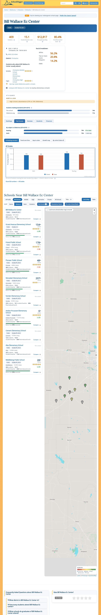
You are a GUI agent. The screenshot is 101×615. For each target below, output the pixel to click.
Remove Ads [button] (94, 3)
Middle (26, 199)
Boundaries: (56, 204)
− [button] (94, 213)
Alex (7, 350)
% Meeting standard (11, 140)
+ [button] (94, 210)
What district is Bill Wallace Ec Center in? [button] (24, 600)
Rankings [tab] (9, 121)
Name (11, 204)
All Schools (58, 199)
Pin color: (72, 204)
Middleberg (9, 365)
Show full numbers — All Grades (15, 181)
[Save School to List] (40, 219)
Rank (25, 204)
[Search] (75, 3)
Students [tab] (39, 121)
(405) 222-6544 (13, 54)
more (40, 63)
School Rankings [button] (39, 3)
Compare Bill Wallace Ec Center (19, 88)
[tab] (26, 600)
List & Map (86, 199)
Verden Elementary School (15, 296)
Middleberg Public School (15, 360)
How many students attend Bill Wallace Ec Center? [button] (24, 606)
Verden (8, 301)
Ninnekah (8, 283)
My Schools (42, 204)
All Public (8, 199)
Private (49, 199)
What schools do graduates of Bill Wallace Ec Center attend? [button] (25, 612)
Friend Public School (13, 242)
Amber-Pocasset (10, 318)
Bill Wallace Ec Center (14, 210)
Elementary (17, 199)
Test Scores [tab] (19, 121)
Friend (7, 247)
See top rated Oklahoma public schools (22, 84)
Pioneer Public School (14, 260)
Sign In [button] (85, 3)
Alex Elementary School (14, 345)
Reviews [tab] (30, 121)
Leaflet (78, 575)
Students (32, 204)
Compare (36, 219)
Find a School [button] (28, 3)
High (33, 199)
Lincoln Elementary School (16, 76)
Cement (8, 335)
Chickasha (15, 58)
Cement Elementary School (16, 331)
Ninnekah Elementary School (16, 278)
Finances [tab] (49, 121)
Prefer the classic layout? (68, 15)
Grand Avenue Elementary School (18, 224)
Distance (18, 204)
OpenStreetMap (92, 575)
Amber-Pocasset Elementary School (16, 312)
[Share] (79, 3)
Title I (68, 199)
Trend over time (25, 140)
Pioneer (8, 265)
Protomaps (84, 575)
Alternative (41, 199)
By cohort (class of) (58, 140)
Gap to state (36, 140)
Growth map (46, 140)
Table (93, 199)
